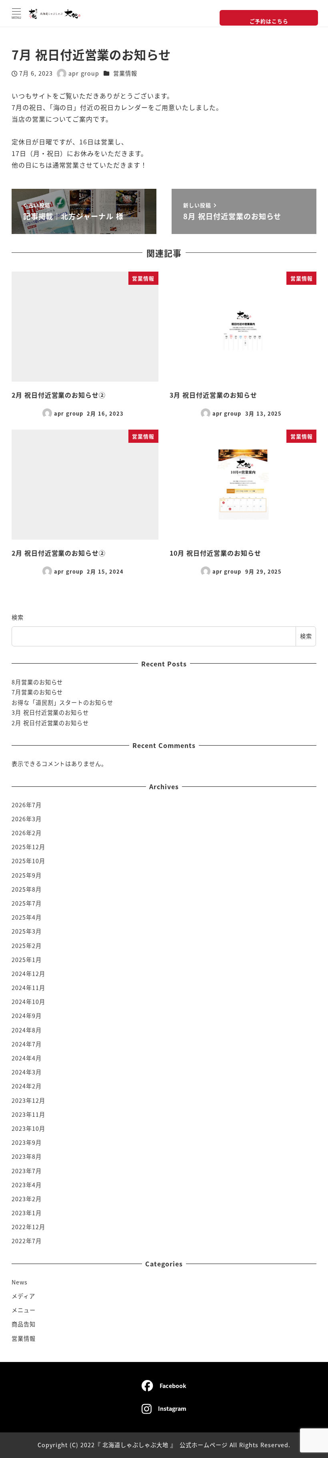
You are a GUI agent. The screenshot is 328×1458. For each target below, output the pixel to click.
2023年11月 (28, 1114)
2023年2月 (27, 1199)
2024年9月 (27, 1016)
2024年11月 (28, 988)
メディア (23, 1296)
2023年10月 (28, 1128)
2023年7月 (27, 1171)
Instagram (172, 1408)
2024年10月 (28, 1002)
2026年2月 (27, 833)
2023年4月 (27, 1185)
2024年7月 (27, 1044)
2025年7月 (27, 903)
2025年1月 (27, 960)
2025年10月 (28, 861)
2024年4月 (27, 1058)
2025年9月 (27, 875)
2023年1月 (27, 1213)
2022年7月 (27, 1241)
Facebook (173, 1386)
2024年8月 (27, 1030)
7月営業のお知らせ (37, 692)
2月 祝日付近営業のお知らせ (50, 723)
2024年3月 (27, 1072)
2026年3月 (27, 819)
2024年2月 (27, 1086)
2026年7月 (27, 805)
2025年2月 (27, 946)
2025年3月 (27, 931)
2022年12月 (28, 1227)
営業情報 (125, 73)
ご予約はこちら (269, 21)
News (20, 1282)
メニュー (24, 1310)
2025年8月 (27, 889)
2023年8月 (27, 1156)
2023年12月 (28, 1100)
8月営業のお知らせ (37, 682)
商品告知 (24, 1324)
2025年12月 (28, 847)
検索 (18, 617)
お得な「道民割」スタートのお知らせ (62, 702)
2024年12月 (28, 974)
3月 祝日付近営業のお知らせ (50, 712)
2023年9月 (27, 1142)
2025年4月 (27, 917)
